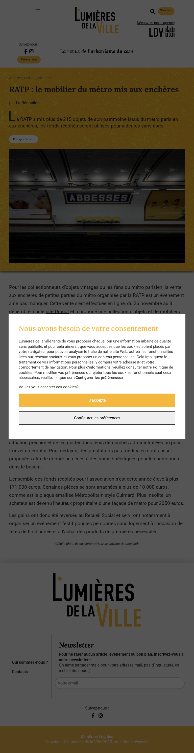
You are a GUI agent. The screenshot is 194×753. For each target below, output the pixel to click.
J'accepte (97, 400)
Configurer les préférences (97, 418)
